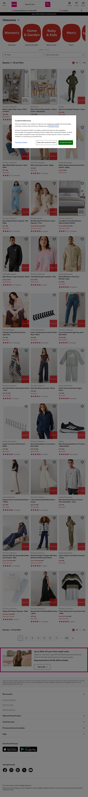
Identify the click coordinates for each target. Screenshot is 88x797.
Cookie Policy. (53, 126)
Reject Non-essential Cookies (46, 142)
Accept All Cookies (66, 142)
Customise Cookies (21, 142)
